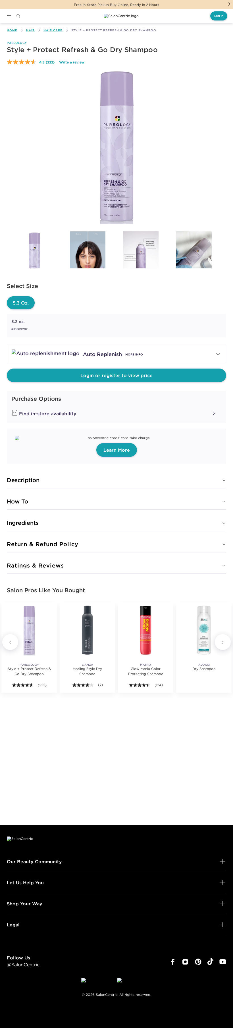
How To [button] (17, 501)
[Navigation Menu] (9, 16)
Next (229, 4)
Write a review (71, 62)
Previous (10, 642)
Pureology (17, 43)
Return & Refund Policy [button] (42, 544)
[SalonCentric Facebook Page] (172, 962)
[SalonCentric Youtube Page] (222, 962)
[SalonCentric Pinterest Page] (198, 962)
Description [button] (23, 480)
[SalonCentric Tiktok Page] (210, 962)
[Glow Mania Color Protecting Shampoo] (145, 630)
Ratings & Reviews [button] (35, 565)
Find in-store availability (47, 413)
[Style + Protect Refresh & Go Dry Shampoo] (34, 256)
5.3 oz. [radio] (21, 303)
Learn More (116, 450)
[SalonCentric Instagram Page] (185, 962)
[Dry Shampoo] (203, 630)
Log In (218, 16)
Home (12, 30)
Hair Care (53, 30)
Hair (30, 30)
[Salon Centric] (121, 16)
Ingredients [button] (23, 522)
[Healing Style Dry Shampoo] (87, 630)
